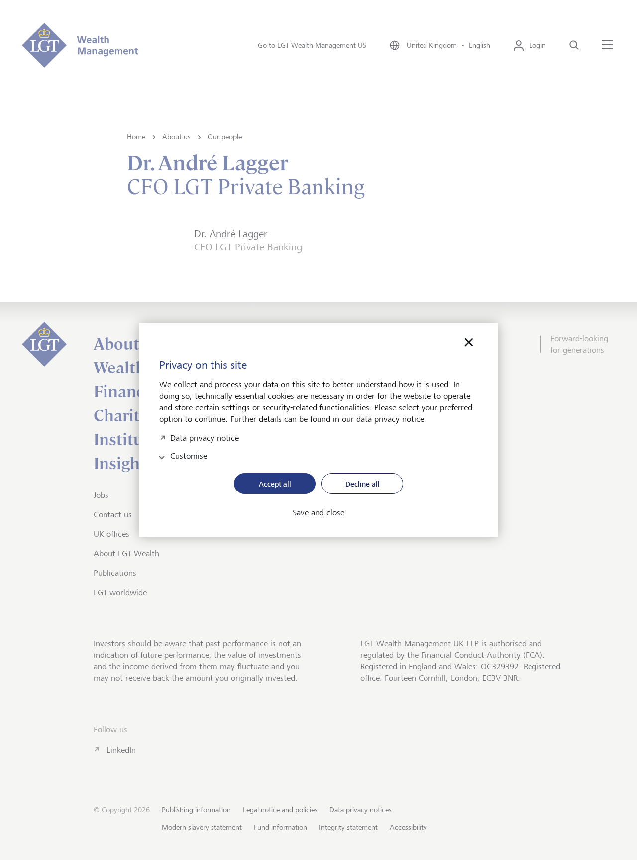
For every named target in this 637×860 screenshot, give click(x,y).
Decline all (362, 484)
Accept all (275, 484)
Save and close (318, 513)
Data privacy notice (204, 437)
